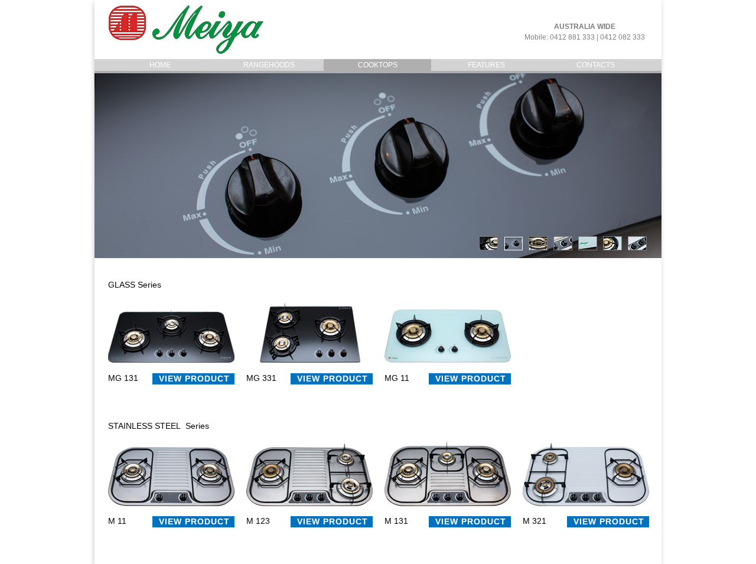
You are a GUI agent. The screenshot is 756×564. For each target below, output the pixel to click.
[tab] (488, 243)
